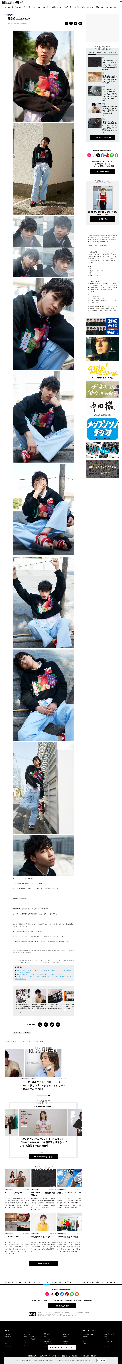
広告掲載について (77, 1356)
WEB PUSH (116, 155)
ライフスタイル (74, 7)
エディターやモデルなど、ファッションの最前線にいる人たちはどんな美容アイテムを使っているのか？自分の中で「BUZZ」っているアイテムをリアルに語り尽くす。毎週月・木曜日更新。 (69, 1202)
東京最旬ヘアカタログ (40, 1237)
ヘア (24, 1041)
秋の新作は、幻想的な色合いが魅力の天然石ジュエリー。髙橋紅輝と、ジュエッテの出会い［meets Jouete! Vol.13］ (39, 1008)
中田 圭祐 (27, 1032)
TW (66, 23)
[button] (23, 1012)
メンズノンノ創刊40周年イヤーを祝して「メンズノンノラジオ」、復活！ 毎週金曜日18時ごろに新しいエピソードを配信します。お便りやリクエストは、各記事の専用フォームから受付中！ (17, 1202)
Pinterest (107, 155)
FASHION (63, 1079)
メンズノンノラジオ (13, 1193)
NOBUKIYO (17, 1032)
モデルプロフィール (87, 7)
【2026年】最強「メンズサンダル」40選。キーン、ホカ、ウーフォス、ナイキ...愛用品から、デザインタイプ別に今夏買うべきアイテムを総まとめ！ (110, 95)
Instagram (89, 155)
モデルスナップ (56, 7)
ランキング (26, 7)
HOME (7, 1041)
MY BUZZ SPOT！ (13, 1237)
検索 (117, 2)
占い (102, 7)
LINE (80, 23)
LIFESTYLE (9, 1190)
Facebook (103, 155)
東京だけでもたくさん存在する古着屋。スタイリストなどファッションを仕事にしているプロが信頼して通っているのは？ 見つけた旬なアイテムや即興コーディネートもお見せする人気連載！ (69, 1246)
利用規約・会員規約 (90, 1356)
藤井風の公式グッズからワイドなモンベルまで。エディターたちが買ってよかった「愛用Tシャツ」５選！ (109, 79)
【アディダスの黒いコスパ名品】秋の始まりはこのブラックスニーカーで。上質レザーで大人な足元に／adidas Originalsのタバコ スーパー (109, 127)
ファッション (36, 7)
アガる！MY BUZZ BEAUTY (69, 1193)
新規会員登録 (105, 171)
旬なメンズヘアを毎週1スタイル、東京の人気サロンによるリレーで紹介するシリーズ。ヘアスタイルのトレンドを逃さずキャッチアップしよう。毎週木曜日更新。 (43, 1246)
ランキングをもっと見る (103, 137)
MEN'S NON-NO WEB (7, 2)
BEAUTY (9, 15)
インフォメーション (112, 7)
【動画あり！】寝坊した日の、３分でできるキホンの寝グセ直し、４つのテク (40, 974)
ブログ (65, 7)
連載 (97, 7)
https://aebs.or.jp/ (76, 1315)
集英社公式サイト (33, 1356)
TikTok (94, 155)
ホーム (7, 7)
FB (71, 23)
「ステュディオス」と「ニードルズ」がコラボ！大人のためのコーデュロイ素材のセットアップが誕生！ (55, 1008)
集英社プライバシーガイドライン (50, 1356)
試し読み (104, 219)
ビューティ (46, 7)
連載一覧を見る (43, 1263)
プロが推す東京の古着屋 (67, 1237)
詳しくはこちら (101, 1360)
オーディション (16, 7)
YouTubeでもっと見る (45, 1157)
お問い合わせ (66, 1356)
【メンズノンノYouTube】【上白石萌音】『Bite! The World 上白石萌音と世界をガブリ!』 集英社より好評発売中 (43, 1142)
